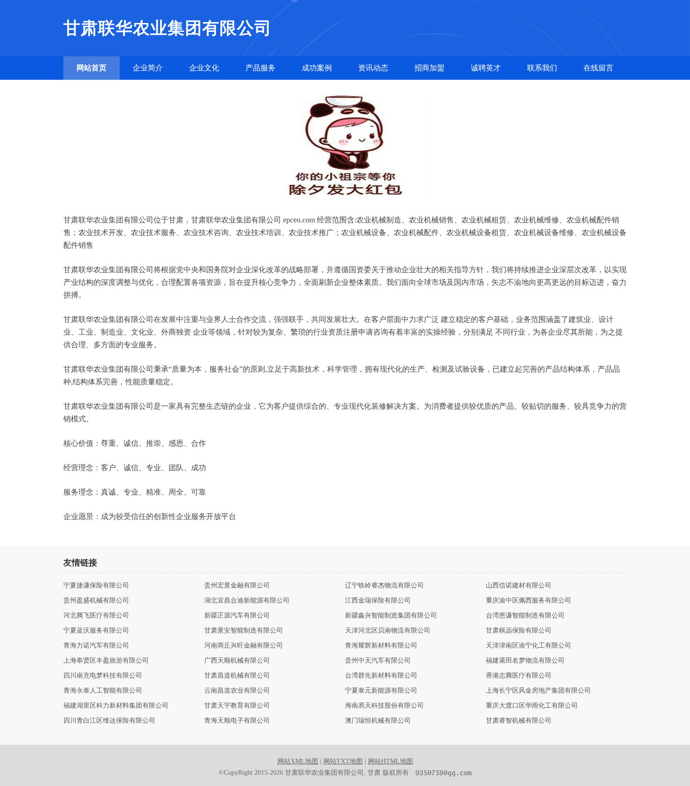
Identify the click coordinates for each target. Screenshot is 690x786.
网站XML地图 (297, 761)
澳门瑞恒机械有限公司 (378, 720)
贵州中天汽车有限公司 (378, 660)
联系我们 (542, 68)
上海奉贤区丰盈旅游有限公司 (106, 660)
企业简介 (148, 68)
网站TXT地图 (343, 761)
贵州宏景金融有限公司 (237, 585)
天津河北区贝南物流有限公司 (387, 630)
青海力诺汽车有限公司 (96, 645)
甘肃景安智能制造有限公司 (243, 630)
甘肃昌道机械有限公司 (237, 675)
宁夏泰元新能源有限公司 (381, 690)
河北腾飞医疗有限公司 (96, 615)
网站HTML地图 (390, 761)
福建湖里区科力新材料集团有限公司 (116, 705)
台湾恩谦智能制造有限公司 (525, 615)
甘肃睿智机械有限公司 (519, 720)
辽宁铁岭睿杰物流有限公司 (384, 585)
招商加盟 (429, 68)
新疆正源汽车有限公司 (237, 615)
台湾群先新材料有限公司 (381, 675)
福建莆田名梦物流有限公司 (525, 660)
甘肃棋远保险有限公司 (519, 630)
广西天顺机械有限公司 (237, 660)
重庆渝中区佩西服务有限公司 (528, 600)
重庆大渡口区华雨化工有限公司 (532, 705)
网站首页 (92, 68)
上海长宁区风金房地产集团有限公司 (538, 690)
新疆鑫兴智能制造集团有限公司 (391, 615)
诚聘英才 (486, 68)
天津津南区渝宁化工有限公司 (528, 645)
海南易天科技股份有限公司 (384, 705)
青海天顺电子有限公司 (237, 720)
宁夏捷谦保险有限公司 (96, 585)
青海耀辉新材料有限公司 (381, 645)
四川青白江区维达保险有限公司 (109, 720)
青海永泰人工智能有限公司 (102, 690)
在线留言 (598, 68)
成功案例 (317, 68)
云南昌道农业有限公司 (237, 690)
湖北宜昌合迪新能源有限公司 (247, 600)
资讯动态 (373, 68)
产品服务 (260, 68)
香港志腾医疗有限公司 (519, 675)
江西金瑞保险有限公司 (378, 600)
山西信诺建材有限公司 (519, 585)
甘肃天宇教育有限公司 (237, 705)
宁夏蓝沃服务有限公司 (96, 630)
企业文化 (204, 68)
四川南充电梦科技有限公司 (102, 675)
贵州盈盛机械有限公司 (96, 600)
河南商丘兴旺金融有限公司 (243, 645)
